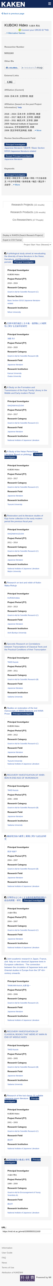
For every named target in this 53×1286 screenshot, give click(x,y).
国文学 (27, 148)
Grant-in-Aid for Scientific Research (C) (23, 292)
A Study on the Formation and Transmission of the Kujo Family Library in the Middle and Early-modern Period (25, 390)
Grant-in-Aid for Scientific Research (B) (23, 356)
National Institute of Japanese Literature (23, 440)
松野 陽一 (27, 986)
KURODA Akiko (14, 598)
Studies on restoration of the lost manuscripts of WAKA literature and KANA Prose (23, 711)
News (4, 1262)
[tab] (28, 204)
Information (7, 1248)
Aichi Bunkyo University (17, 633)
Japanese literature (13, 148)
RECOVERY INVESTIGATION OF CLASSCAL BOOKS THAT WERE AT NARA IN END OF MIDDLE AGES (25, 1034)
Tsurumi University (15, 504)
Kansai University (14, 373)
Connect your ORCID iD (32, 30)
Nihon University (14, 312)
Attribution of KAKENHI (12, 1272)
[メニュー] (49, 3)
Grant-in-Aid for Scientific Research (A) (23, 1003)
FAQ (4, 1257)
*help (46, 30)
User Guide (7, 1252)
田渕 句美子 (12, 852)
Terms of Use (8, 1267)
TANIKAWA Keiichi (15, 986)
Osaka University (14, 376)
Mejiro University (14, 571)
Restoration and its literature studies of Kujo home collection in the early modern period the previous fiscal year (23, 518)
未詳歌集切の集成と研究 (18, 1159)
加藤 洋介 (11, 339)
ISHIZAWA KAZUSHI (16, 406)
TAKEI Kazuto (13, 662)
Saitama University (15, 697)
